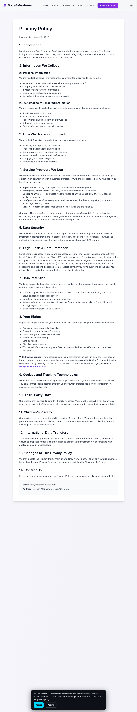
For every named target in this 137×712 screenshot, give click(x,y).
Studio (55, 5)
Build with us (106, 5)
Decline (50, 705)
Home (45, 5)
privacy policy (43, 699)
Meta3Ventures (19, 5)
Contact (90, 5)
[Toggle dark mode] (131, 5)
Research (67, 5)
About (80, 5)
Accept (39, 705)
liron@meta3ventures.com (32, 366)
